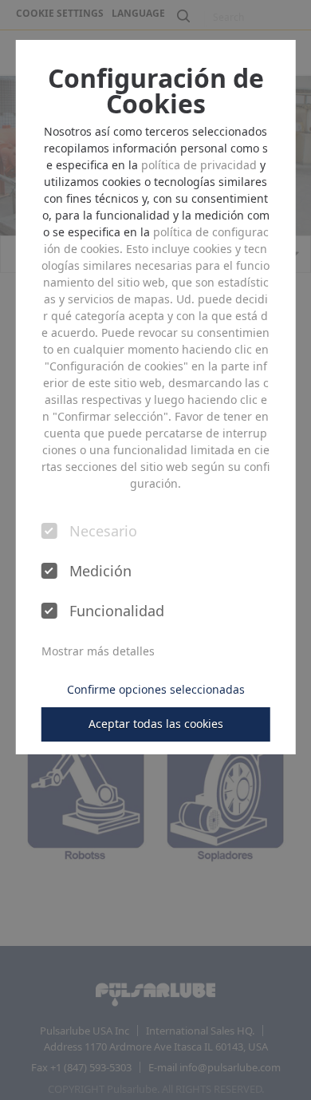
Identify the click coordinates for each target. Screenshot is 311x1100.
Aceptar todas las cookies (156, 723)
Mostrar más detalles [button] (98, 651)
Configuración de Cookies (156, 91)
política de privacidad (199, 164)
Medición (100, 571)
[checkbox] (49, 531)
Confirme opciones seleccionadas (156, 689)
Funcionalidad (115, 611)
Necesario (103, 531)
